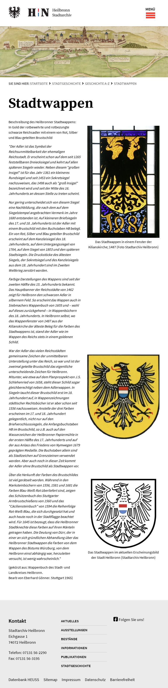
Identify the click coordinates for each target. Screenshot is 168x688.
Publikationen (73, 657)
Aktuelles (70, 621)
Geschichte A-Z (97, 83)
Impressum (71, 679)
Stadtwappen (125, 83)
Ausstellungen (74, 630)
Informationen (74, 648)
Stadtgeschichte (66, 83)
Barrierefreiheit (122, 679)
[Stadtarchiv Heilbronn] (40, 13)
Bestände (69, 639)
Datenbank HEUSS (24, 679)
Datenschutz (95, 679)
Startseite (39, 83)
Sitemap (50, 679)
